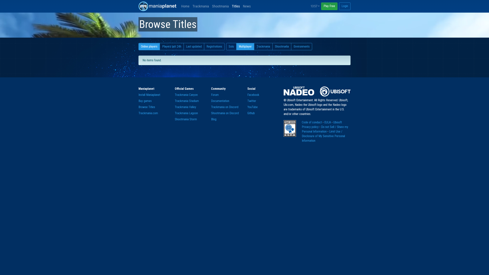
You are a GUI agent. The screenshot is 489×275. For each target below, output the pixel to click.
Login (345, 6)
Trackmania (201, 6)
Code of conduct (312, 122)
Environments (302, 46)
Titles (236, 6)
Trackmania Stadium (187, 101)
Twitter (251, 101)
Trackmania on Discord (224, 107)
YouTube (252, 107)
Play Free (329, 6)
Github (251, 113)
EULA (328, 122)
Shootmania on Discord (225, 113)
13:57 (314, 6)
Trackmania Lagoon (186, 113)
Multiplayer (245, 46)
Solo (231, 46)
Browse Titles (146, 107)
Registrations (214, 46)
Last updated (194, 46)
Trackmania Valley (185, 107)
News (247, 6)
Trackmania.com (148, 113)
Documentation (220, 101)
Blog (213, 119)
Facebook (253, 95)
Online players (149, 46)
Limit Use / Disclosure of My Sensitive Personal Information (323, 136)
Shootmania (220, 6)
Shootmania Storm (186, 119)
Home (185, 6)
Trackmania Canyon (186, 95)
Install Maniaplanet (149, 95)
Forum (215, 95)
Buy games (145, 101)
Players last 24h (171, 46)
